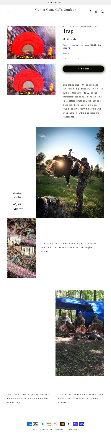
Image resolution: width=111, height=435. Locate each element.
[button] (8, 11)
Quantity (66, 53)
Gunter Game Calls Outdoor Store (51, 429)
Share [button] (68, 77)
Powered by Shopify (71, 429)
